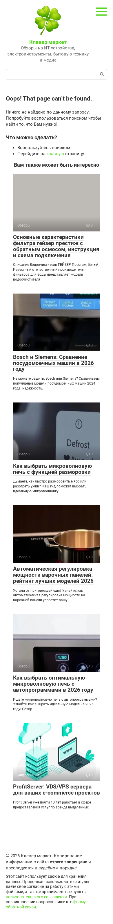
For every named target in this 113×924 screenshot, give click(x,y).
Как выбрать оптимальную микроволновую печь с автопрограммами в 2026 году (53, 683)
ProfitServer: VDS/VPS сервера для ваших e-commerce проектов (56, 789)
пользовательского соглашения (36, 897)
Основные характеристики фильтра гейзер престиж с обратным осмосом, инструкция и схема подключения (56, 246)
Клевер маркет (48, 42)
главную (55, 153)
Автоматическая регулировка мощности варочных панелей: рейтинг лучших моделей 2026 (53, 574)
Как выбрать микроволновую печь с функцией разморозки (52, 469)
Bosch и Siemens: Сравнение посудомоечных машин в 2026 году (53, 363)
